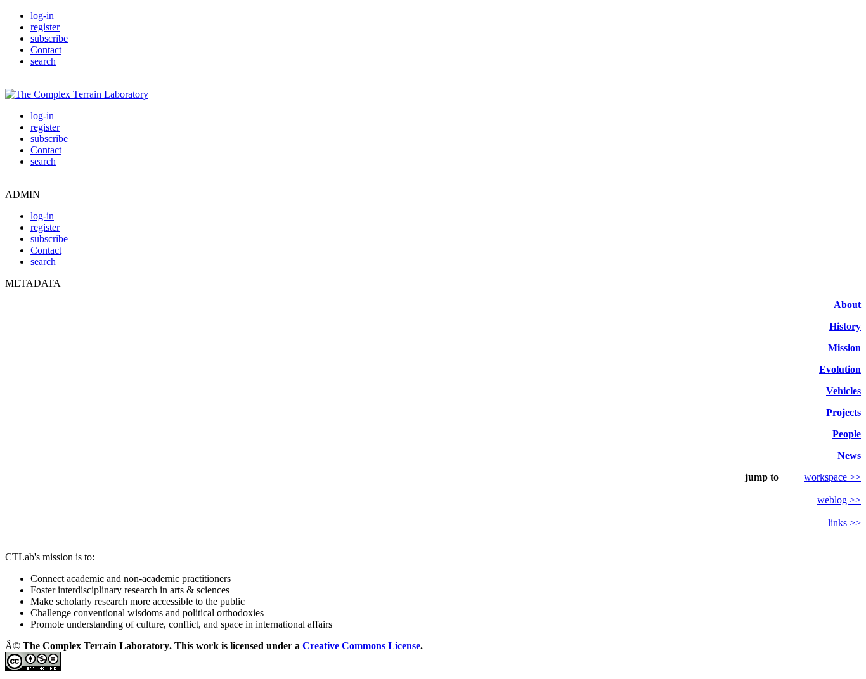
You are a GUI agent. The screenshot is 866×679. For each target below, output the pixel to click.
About (847, 304)
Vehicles (843, 390)
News (849, 455)
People (846, 434)
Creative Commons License (361, 645)
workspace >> (832, 477)
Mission (844, 347)
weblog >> (839, 500)
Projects (843, 412)
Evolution (840, 369)
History (845, 326)
